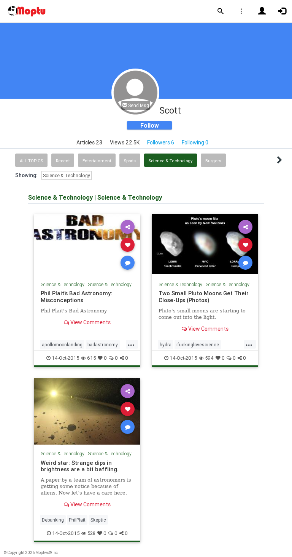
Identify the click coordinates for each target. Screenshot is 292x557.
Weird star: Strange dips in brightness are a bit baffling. (80, 466)
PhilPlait (77, 520)
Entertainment (97, 160)
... (131, 344)
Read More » (87, 244)
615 (91, 358)
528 (91, 533)
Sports (130, 160)
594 (209, 358)
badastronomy (102, 344)
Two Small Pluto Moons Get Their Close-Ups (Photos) (204, 297)
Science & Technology (170, 160)
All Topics (31, 160)
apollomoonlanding (62, 344)
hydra (165, 344)
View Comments (90, 322)
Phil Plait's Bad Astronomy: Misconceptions (76, 297)
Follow (149, 125)
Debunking (53, 520)
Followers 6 (160, 142)
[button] (220, 11)
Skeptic (98, 520)
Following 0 (195, 142)
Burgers (213, 160)
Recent (63, 160)
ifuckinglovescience (197, 344)
